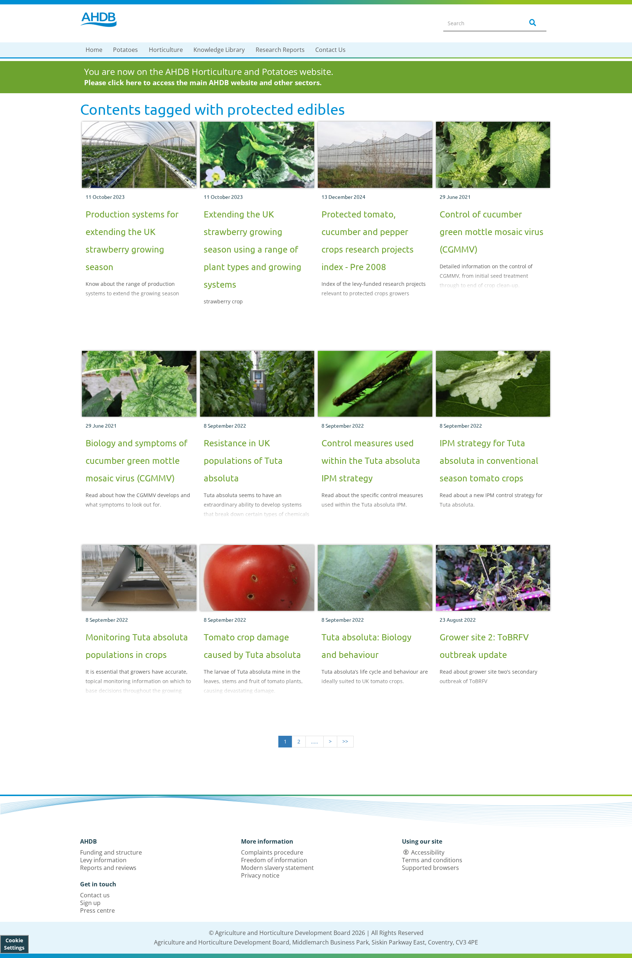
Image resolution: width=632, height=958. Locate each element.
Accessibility (427, 852)
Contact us (95, 895)
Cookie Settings (14, 944)
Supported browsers (430, 868)
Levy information (103, 860)
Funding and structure (111, 852)
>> (345, 741)
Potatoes (125, 50)
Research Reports (280, 50)
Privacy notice (260, 875)
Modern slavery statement (277, 868)
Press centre (97, 910)
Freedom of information (274, 860)
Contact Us (330, 50)
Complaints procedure (272, 852)
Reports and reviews (108, 868)
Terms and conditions (432, 860)
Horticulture (166, 50)
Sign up (90, 903)
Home (94, 50)
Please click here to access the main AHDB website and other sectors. (202, 82)
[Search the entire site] (531, 23)
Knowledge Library (219, 50)
